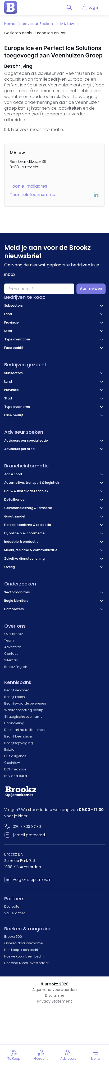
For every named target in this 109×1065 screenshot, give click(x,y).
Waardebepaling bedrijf (23, 710)
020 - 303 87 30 (27, 826)
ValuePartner (14, 913)
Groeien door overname (23, 943)
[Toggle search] (69, 7)
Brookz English (15, 667)
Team (9, 640)
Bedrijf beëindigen (18, 736)
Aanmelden (91, 288)
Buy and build (15, 776)
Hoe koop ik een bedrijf (22, 949)
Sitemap (11, 660)
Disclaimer (54, 995)
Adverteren (12, 647)
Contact (11, 653)
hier (15, 129)
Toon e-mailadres (28, 186)
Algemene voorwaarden (54, 989)
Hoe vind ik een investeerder (26, 963)
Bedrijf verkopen (17, 690)
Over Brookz (13, 634)
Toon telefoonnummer (33, 195)
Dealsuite (11, 906)
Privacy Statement (54, 1001)
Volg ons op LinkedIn (32, 879)
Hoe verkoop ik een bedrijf (24, 956)
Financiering (14, 723)
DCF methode (15, 769)
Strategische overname (23, 716)
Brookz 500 (13, 936)
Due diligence (15, 756)
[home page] (10, 7)
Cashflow (12, 762)
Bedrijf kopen (14, 697)
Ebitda (9, 749)
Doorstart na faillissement (25, 729)
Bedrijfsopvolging (18, 743)
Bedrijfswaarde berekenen (25, 703)
